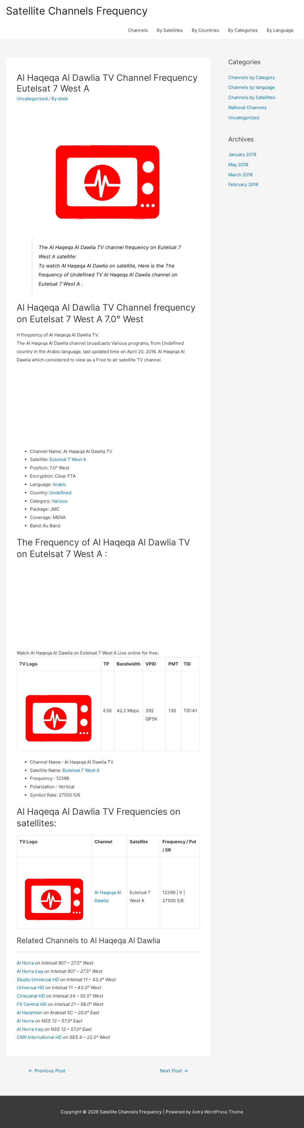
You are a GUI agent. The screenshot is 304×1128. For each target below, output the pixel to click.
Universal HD (31, 987)
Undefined (60, 492)
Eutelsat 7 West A (68, 459)
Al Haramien (30, 1012)
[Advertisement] (108, 405)
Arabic (59, 484)
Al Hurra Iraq (30, 971)
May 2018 (238, 164)
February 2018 (243, 184)
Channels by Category (251, 77)
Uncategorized (32, 98)
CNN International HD (40, 1037)
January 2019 (242, 154)
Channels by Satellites (251, 97)
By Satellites (170, 30)
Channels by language (251, 87)
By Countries (205, 30)
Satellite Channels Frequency (77, 10)
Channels (138, 30)
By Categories (243, 30)
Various (59, 501)
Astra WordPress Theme (217, 1112)
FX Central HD (32, 1004)
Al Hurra (26, 963)
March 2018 (240, 174)
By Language (280, 30)
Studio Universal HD (38, 979)
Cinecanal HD (31, 996)
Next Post (174, 1071)
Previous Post (46, 1071)
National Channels (247, 107)
